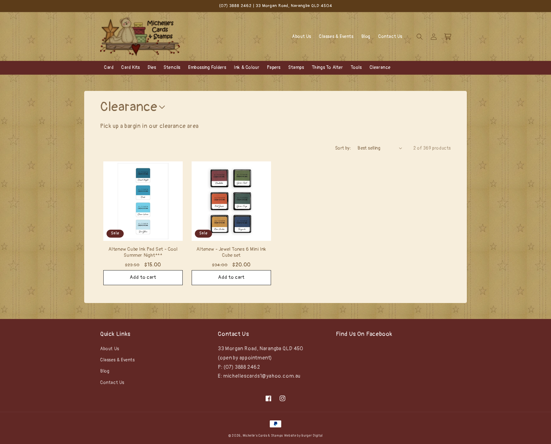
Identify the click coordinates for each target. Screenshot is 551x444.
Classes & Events (117, 360)
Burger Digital (312, 436)
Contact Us (112, 382)
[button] (420, 37)
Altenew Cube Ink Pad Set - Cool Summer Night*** (143, 252)
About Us (109, 349)
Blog (104, 371)
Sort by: (343, 148)
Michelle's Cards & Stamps (263, 436)
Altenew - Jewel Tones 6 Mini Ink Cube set (231, 252)
